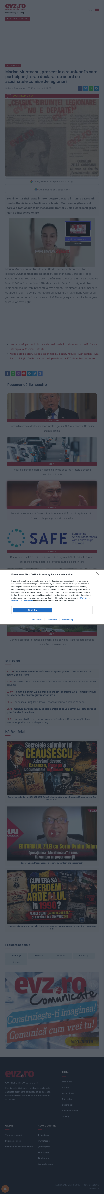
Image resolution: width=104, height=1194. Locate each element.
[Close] (98, 574)
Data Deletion (37, 619)
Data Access (52, 619)
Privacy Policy (67, 619)
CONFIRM (32, 610)
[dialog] (52, 597)
